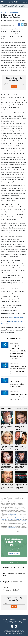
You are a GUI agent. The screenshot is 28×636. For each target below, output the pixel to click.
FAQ (18, 619)
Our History (12, 619)
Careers (14, 623)
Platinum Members (11, 527)
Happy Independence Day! (12, 582)
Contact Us (20, 623)
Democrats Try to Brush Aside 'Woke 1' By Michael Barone (18, 384)
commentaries (17, 519)
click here (21, 531)
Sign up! (14, 86)
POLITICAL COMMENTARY (10, 12)
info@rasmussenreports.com (11, 631)
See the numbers (14, 553)
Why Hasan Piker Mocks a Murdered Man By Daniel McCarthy (18, 396)
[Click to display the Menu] (2, 2)
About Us (4, 619)
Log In (25, 2)
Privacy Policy (13, 621)
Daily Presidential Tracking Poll (14, 567)
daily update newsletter (12, 514)
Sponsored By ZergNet (21, 408)
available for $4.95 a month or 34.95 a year (13, 521)
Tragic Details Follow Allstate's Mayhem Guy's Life (7, 426)
